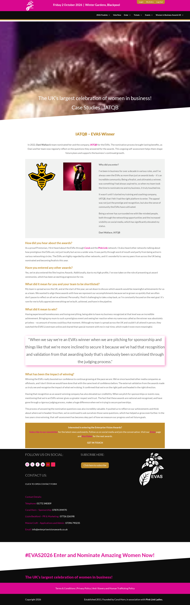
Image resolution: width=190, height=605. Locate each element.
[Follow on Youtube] (48, 464)
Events (147, 15)
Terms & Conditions (65, 588)
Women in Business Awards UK (168, 15)
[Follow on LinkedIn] (43, 464)
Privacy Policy (84, 588)
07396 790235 (72, 522)
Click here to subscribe (95, 465)
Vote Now (117, 15)
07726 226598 (67, 516)
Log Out (159, 2)
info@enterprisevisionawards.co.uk (50, 529)
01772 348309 (44, 503)
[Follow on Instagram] (27, 464)
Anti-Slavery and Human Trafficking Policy (113, 588)
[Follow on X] (32, 464)
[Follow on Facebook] (38, 464)
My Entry (150, 2)
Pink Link (103, 247)
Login (141, 2)
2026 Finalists (102, 15)
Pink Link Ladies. (154, 599)
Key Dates (87, 436)
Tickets (137, 15)
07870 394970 (59, 509)
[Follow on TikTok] (53, 464)
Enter (126, 15)
